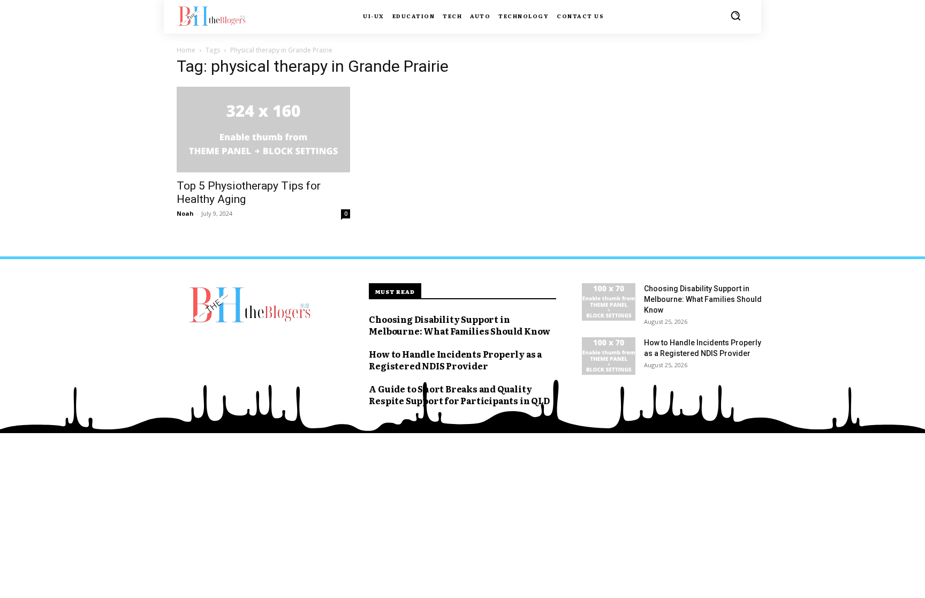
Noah (185, 213)
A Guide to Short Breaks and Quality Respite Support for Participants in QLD (459, 394)
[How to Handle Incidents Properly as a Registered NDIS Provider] (608, 356)
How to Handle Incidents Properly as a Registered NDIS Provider (455, 359)
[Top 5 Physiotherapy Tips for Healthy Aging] (263, 129)
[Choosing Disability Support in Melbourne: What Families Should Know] (608, 302)
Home (186, 50)
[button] (735, 15)
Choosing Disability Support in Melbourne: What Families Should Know (459, 325)
